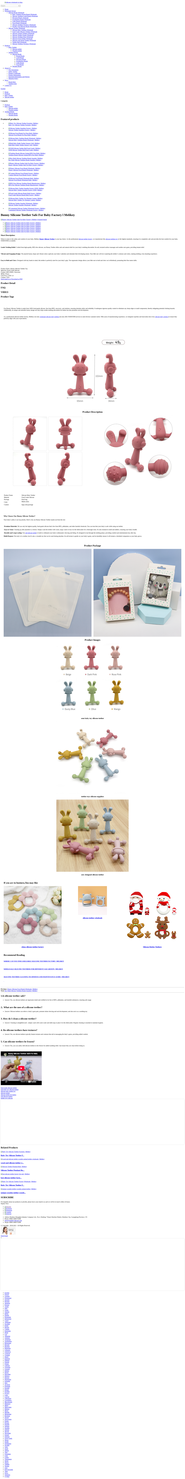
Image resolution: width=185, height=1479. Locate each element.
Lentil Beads (20, 58)
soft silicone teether (6, 1096)
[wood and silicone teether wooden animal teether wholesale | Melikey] (23, 1159)
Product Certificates (14, 73)
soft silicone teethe (30, 533)
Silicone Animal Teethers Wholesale (23, 33)
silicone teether (5, 1093)
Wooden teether (17, 51)
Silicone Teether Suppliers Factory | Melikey (21, 130)
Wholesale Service (10, 11)
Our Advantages (13, 70)
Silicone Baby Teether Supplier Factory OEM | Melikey (25, 190)
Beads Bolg (12, 82)
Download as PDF (17, 279)
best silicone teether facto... (11, 1178)
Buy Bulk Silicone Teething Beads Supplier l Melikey (24, 160)
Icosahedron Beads (22, 61)
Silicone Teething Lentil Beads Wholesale (25, 16)
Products (7, 45)
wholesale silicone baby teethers (50, 317)
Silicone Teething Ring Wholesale (22, 37)
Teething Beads (13, 52)
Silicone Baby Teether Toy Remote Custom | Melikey (24, 200)
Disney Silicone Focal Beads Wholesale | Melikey (23, 170)
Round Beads (20, 56)
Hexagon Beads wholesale (20, 18)
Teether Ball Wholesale (19, 42)
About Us (8, 68)
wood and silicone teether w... (12, 1163)
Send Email (4, 1236)
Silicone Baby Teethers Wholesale (22, 30)
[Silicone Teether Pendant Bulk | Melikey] (14, 1166)
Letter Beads (20, 63)
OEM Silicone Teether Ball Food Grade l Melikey (23, 150)
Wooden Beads (17, 66)
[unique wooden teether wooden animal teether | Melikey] (18, 1189)
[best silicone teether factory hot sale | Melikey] (15, 1174)
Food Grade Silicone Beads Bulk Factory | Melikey (24, 195)
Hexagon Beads (21, 59)
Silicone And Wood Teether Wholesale (24, 40)
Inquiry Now (5, 1203)
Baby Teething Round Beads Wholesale (24, 14)
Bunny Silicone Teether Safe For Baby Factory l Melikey (25, 165)
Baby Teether (12, 47)
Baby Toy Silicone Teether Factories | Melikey (22, 125)
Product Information (14, 75)
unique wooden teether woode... (13, 1193)
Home (6, 9)
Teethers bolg (12, 84)
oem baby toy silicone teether (9, 1089)
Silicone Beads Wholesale (16, 12)
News (6, 80)
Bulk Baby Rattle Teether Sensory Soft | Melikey (23, 145)
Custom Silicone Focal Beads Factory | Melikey (22, 175)
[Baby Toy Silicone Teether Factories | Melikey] (16, 1152)
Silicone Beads (16, 54)
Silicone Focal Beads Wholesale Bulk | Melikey (22, 180)
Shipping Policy (13, 78)
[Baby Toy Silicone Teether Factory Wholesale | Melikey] (18, 1181)
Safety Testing (12, 71)
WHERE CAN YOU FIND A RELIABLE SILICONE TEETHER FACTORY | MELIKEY (34, 961)
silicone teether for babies (8, 1095)
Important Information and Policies (19, 77)
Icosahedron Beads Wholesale (21, 19)
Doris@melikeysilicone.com (13, 1220)
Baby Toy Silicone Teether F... (12, 1155)
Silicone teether (17, 49)
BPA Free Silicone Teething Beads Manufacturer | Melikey (26, 185)
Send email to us (6, 279)
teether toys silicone (7, 1098)
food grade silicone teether (9, 1088)
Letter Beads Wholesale (19, 21)
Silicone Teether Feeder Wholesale (22, 35)
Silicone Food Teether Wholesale (22, 38)
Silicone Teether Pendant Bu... (12, 1170)
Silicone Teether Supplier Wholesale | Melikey (22, 205)
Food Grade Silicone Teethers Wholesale (24, 32)
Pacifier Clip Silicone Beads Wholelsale (24, 26)
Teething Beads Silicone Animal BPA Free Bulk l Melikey (26, 155)
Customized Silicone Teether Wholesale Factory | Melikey (26, 210)
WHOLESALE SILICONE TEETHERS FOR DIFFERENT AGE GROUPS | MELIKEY (33, 969)
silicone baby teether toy (8, 1091)
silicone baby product (162, 317)
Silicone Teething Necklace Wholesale (24, 25)
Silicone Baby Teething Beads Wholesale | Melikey (24, 140)
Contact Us (8, 85)
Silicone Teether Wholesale (16, 28)
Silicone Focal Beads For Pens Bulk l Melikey (22, 135)
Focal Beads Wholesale (19, 23)
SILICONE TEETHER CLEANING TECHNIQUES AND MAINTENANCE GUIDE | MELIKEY (36, 977)
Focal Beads (20, 64)
